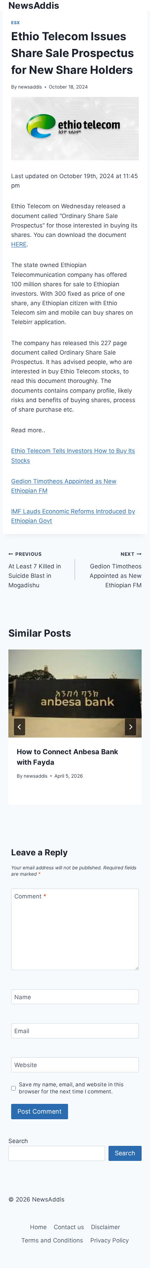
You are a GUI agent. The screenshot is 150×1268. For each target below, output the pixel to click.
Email (21, 1031)
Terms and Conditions (52, 1240)
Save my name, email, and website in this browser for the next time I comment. (71, 1088)
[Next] (130, 727)
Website (25, 1065)
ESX (15, 22)
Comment (30, 896)
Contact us (69, 1227)
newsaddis (30, 87)
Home (38, 1227)
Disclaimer (105, 1227)
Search (18, 1140)
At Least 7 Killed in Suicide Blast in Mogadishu (34, 570)
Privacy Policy (109, 1240)
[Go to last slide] (19, 727)
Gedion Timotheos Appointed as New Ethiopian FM (116, 570)
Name (22, 997)
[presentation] (75, 693)
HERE (19, 244)
